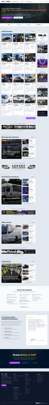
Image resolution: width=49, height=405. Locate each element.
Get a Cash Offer (28, 17)
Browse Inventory (14, 362)
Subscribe (4, 385)
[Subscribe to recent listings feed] (8, 387)
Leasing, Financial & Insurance (18, 375)
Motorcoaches (6, 222)
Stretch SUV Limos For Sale (37, 298)
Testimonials (15, 378)
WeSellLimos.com (9, 402)
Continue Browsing (30, 118)
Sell (22, 1)
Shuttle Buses (6, 261)
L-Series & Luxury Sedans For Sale (24, 295)
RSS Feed (26, 385)
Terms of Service (27, 378)
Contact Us (27, 375)
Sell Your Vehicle (27, 389)
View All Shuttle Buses (28, 282)
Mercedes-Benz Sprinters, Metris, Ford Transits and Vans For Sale (25, 301)
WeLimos (6, 1)
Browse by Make (39, 375)
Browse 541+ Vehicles (6, 17)
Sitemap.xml (3, 403)
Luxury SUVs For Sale (23, 298)
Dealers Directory (40, 378)
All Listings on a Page (40, 380)
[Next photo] (11, 38)
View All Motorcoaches (28, 242)
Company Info (29, 1)
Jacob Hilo (3, 51)
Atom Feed (27, 383)
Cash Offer (27, 390)
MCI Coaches (15, 392)
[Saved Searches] (44, 1)
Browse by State (39, 377)
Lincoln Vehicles (15, 398)
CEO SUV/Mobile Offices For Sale (11, 295)
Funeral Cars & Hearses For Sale (12, 303)
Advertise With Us (16, 380)
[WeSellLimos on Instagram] (4, 387)
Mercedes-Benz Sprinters (10, 137)
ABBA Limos (26, 51)
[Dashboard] (46, 1)
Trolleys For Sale (35, 300)
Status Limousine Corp (16, 114)
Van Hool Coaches (16, 390)
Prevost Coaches (16, 389)
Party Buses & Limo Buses (10, 177)
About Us (14, 377)
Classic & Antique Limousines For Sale (12, 298)
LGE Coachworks (42, 68)
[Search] (38, 1)
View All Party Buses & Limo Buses (28, 203)
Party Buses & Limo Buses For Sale (37, 295)
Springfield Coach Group (42, 97)
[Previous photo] (2, 38)
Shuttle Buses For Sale (36, 297)
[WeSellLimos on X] (2, 387)
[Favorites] (42, 1)
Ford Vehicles (15, 395)
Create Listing (27, 392)
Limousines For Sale (23, 297)
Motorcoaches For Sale (23, 303)
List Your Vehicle (17, 17)
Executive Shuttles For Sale (11, 299)
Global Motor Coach (16, 51)
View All (32, 31)
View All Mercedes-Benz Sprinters (28, 158)
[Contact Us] (6, 387)
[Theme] (40, 1)
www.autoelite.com (27, 72)
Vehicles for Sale (15, 1)
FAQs (26, 377)
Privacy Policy (27, 380)
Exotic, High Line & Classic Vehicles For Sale (11, 302)
